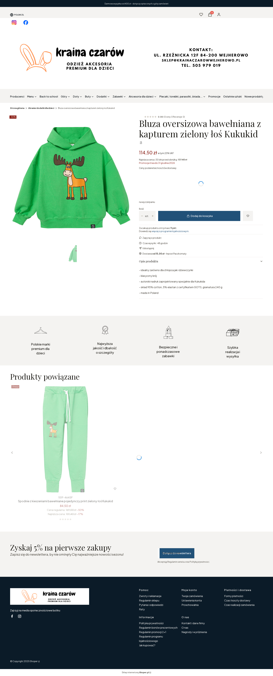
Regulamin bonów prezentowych (158, 627)
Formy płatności (233, 596)
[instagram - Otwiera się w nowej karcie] (19, 616)
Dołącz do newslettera (177, 553)
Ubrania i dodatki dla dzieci (41, 108)
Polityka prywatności (151, 623)
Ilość (141, 208)
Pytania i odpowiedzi (151, 604)
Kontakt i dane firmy (193, 623)
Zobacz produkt (61, 488)
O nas (185, 627)
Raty (142, 609)
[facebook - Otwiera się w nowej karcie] (12, 616)
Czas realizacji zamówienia (239, 604)
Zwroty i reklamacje (150, 596)
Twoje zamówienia (192, 596)
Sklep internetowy (135, 672)
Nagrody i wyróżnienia (194, 632)
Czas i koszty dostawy (237, 600)
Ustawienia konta (192, 600)
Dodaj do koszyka (202, 216)
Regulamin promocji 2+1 (152, 632)
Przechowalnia (190, 604)
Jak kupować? (147, 645)
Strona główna (17, 108)
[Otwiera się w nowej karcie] (14, 22)
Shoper (34, 661)
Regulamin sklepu (149, 600)
